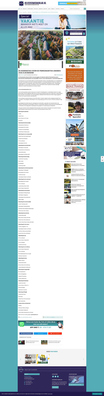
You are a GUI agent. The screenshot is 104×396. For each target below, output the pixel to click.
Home (20, 12)
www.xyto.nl (28, 384)
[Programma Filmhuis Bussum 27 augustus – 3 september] (67, 196)
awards (30, 317)
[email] (102, 160)
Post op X (41, 333)
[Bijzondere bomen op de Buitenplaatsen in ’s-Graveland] (67, 166)
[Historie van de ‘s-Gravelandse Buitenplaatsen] (67, 181)
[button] (18, 64)
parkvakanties (25, 317)
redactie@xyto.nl (29, 382)
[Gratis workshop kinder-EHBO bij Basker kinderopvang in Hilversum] (67, 201)
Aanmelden (55, 387)
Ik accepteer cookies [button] (97, 393)
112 (21, 8)
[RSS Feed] (58, 376)
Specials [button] (45, 8)
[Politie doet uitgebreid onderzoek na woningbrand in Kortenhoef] (67, 186)
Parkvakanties (60, 74)
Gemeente (36, 8)
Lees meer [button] (50, 393)
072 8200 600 (29, 381)
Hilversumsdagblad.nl (35, 3)
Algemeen (25, 8)
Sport (49, 8)
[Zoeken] (85, 9)
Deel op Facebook (27, 333)
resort (21, 317)
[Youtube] (55, 376)
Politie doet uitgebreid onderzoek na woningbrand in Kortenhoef (77, 186)
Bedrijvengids (30, 8)
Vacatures (58, 8)
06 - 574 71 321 (45, 327)
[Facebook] (53, 376)
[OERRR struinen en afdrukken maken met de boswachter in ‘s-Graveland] (67, 171)
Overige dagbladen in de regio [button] (75, 384)
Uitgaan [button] (52, 8)
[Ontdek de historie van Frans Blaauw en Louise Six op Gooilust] (67, 176)
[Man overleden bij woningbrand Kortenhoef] (67, 191)
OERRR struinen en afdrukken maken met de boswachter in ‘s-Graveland (78, 170)
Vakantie (29, 12)
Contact (62, 8)
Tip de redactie (55, 333)
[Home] (19, 8)
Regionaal (41, 8)
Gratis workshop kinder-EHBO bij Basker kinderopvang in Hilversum (78, 201)
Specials (24, 12)
